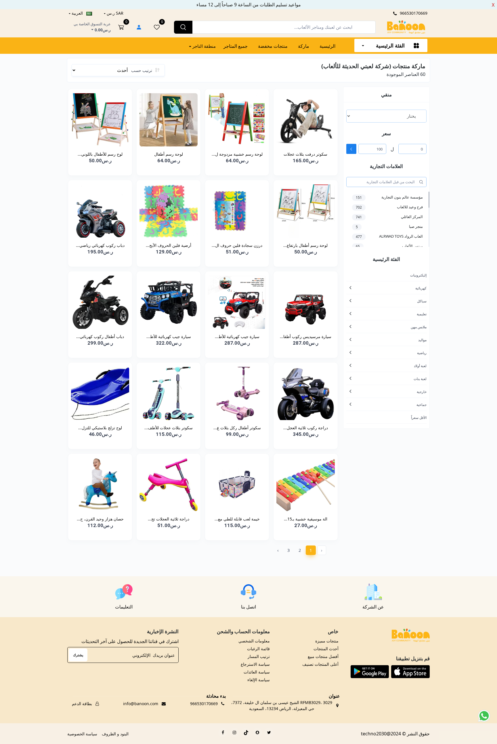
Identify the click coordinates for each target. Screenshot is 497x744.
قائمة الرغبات (258, 648)
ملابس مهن (419, 327)
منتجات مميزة (326, 641)
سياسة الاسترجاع (255, 664)
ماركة (303, 46)
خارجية (422, 391)
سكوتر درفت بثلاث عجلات (305, 154)
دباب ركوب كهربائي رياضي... (100, 245)
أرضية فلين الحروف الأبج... (168, 245)
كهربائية (421, 288)
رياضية (422, 352)
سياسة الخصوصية (82, 734)
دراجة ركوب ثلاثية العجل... (305, 427)
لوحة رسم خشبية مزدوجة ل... (237, 154)
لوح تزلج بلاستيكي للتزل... (100, 427)
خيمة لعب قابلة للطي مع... (237, 519)
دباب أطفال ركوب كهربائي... (100, 336)
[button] (410, 671)
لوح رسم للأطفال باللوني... (100, 154)
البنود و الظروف (115, 734)
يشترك (78, 655)
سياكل (422, 301)
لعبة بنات (420, 378)
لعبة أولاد (420, 365)
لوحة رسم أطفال (168, 154)
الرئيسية (327, 46)
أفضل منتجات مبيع (323, 656)
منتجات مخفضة (273, 46)
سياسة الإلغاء (258, 679)
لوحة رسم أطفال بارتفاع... (305, 245)
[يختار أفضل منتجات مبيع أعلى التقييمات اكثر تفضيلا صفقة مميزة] (386, 116)
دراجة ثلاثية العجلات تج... (168, 519)
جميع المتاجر (235, 46)
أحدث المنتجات (326, 648)
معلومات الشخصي (254, 641)
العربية (77, 13)
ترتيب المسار (259, 656)
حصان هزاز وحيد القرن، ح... (100, 519)
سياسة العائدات (257, 672)
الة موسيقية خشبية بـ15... (305, 519)
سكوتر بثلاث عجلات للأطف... (168, 427)
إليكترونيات (418, 275)
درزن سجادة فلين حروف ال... (237, 245)
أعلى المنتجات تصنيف (320, 664)
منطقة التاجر (203, 46)
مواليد (422, 339)
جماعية (421, 404)
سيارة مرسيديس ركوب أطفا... (305, 336)
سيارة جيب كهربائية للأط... (237, 336)
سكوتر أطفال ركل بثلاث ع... (237, 427)
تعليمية (422, 314)
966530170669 (413, 13)
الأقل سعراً (419, 417)
